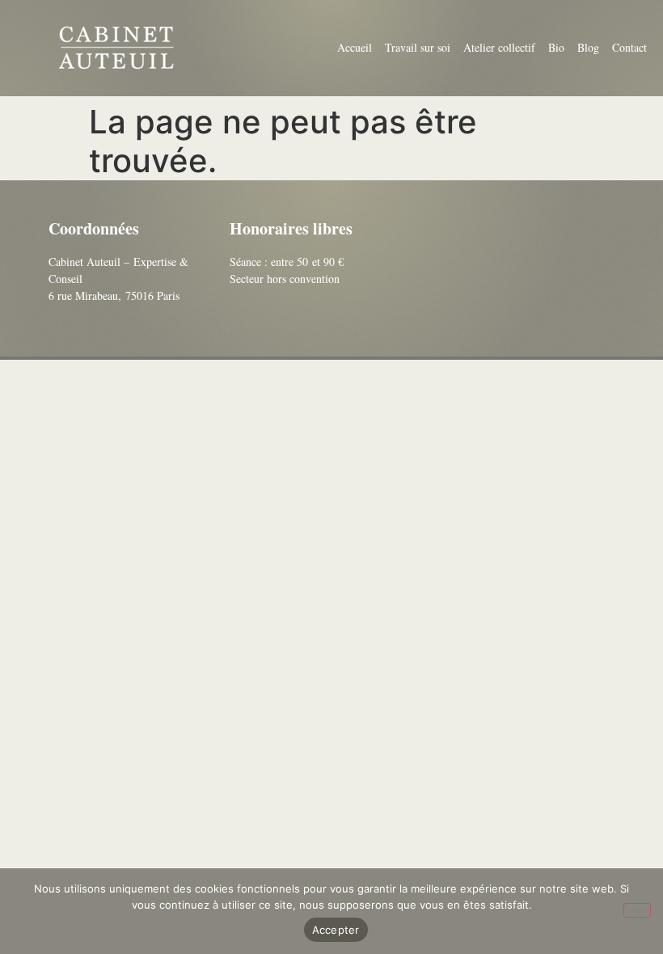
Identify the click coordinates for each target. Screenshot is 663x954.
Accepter (336, 929)
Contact (629, 47)
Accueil (354, 47)
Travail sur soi (417, 47)
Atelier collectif (499, 47)
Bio (556, 47)
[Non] (637, 910)
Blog (588, 47)
